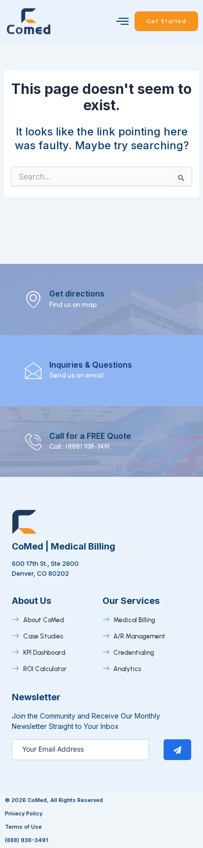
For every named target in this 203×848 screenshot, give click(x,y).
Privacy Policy (23, 813)
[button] (122, 21)
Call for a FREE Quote (90, 436)
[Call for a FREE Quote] (33, 441)
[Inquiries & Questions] (33, 370)
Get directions (76, 293)
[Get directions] (33, 299)
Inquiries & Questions (90, 365)
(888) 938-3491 (26, 840)
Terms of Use (23, 826)
